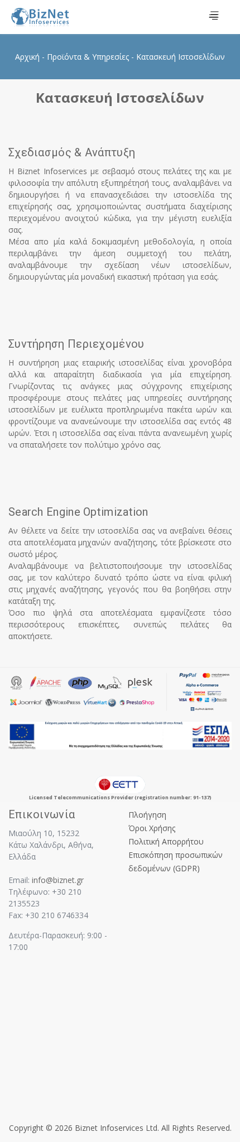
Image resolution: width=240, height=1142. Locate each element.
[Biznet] (60, 17)
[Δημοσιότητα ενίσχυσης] (120, 735)
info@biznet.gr (58, 880)
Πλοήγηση (147, 814)
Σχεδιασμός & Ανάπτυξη (71, 152)
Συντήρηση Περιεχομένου (76, 344)
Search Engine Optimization (78, 512)
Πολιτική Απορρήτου (166, 841)
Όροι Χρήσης (151, 828)
